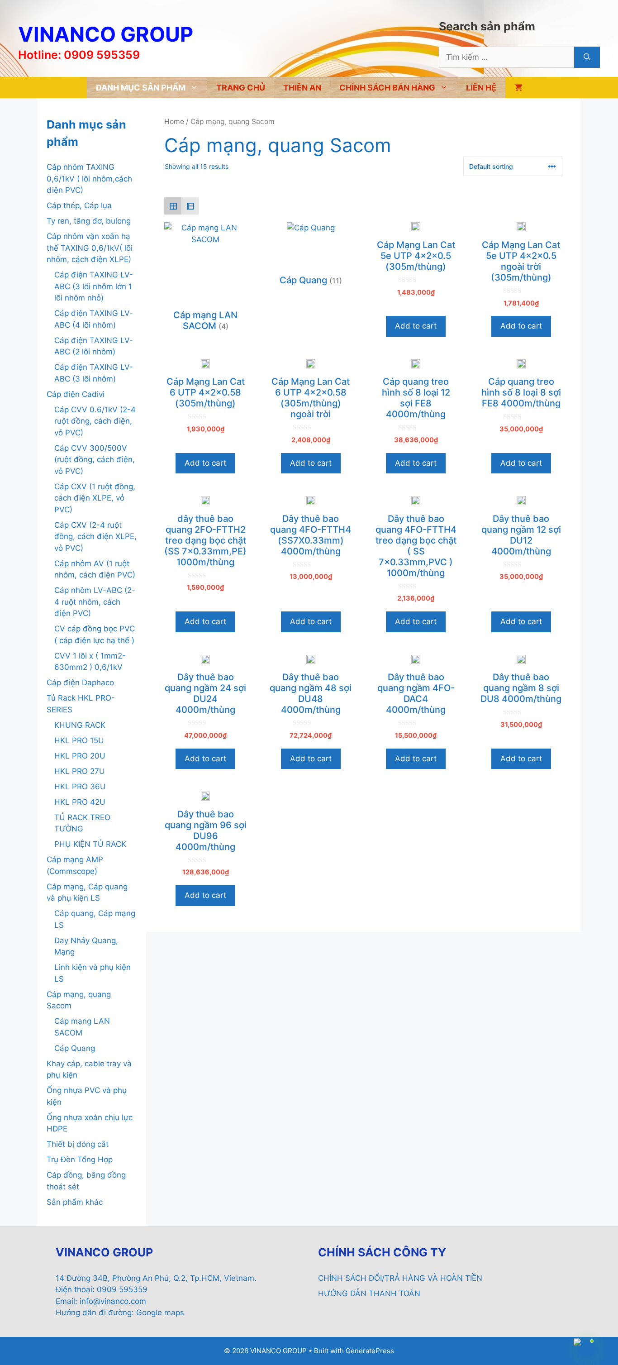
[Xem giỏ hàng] (518, 87)
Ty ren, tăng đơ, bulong (89, 220)
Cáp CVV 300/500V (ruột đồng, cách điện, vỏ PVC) (94, 460)
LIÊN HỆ (481, 87)
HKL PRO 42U (79, 802)
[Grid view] (172, 206)
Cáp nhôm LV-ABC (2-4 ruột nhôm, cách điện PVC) (94, 602)
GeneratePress (370, 1350)
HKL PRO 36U (80, 786)
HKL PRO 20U (79, 755)
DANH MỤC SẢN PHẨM (140, 87)
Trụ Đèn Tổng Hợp (80, 1159)
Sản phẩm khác (75, 1202)
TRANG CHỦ (240, 87)
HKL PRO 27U (79, 771)
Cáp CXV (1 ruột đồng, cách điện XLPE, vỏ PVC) (94, 498)
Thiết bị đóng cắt (78, 1144)
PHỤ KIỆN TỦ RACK (90, 844)
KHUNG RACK (79, 725)
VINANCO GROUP (105, 34)
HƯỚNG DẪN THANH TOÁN (369, 1293)
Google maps (160, 1312)
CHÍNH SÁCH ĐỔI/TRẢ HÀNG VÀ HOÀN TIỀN (400, 1278)
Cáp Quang (74, 1048)
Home (174, 121)
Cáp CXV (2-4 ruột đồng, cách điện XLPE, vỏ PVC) (95, 536)
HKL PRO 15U (79, 740)
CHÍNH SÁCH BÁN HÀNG (387, 87)
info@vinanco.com (113, 1301)
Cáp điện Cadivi (76, 394)
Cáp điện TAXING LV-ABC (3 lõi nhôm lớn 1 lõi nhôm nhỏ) (93, 286)
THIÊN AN (302, 87)
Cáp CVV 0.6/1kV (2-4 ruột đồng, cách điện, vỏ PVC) (95, 421)
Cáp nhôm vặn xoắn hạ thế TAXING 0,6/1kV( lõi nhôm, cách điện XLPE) (90, 248)
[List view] (190, 206)
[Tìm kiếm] (587, 57)
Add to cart (416, 325)
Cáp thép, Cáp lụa (79, 205)
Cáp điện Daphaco (80, 682)
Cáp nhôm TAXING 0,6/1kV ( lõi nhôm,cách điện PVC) (89, 178)
